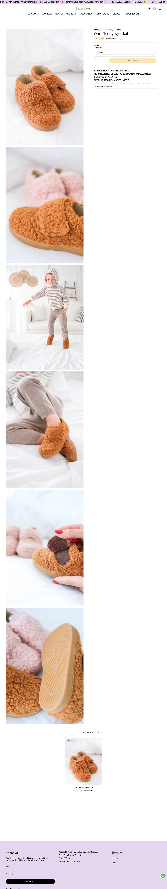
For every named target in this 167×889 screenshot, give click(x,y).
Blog (114, 863)
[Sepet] (160, 8)
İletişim (115, 858)
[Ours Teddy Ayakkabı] (83, 761)
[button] (47, 14)
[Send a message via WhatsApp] (163, 876)
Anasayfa (97, 30)
